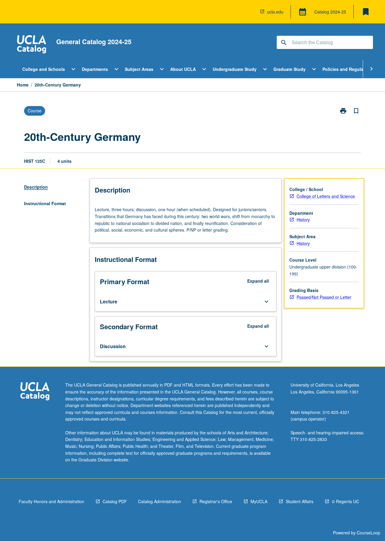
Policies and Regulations (348, 69)
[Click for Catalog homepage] (32, 45)
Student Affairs (299, 501)
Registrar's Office (215, 501)
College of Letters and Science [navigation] (326, 196)
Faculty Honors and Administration (51, 501)
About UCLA (183, 69)
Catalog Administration (159, 501)
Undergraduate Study (235, 69)
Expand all (258, 281)
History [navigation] (303, 220)
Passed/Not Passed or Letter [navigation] (324, 297)
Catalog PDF (115, 501)
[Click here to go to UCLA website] (35, 391)
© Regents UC (345, 501)
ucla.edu (275, 12)
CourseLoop (368, 533)
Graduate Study (289, 69)
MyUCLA (259, 501)
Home (23, 85)
